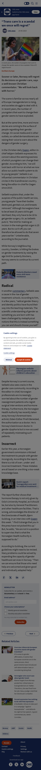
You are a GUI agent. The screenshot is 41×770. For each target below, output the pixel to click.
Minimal (9, 360)
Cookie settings (9, 353)
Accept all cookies (24, 360)
